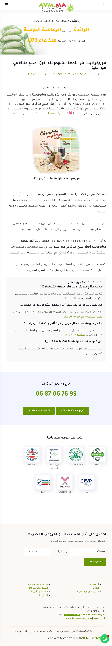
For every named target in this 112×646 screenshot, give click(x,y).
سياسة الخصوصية (38, 584)
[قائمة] (6, 4)
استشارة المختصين (73, 335)
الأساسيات (42, 113)
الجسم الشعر (59, 113)
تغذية (16, 113)
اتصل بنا (43, 595)
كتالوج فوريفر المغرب (88, 592)
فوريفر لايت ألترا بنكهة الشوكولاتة (56, 179)
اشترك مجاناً (95, 562)
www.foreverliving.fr (93, 615)
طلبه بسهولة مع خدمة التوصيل (82, 317)
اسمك (101, 551)
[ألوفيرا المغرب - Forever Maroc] (56, 7)
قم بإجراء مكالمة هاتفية (72, 411)
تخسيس (27, 113)
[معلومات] (103, 4)
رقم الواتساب (59, 551)
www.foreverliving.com (79, 618)
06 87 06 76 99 (56, 394)
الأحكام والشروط (39, 592)
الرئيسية (96, 74)
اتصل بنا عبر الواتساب (39, 411)
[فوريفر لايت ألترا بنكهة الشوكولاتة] (56, 150)
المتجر (96, 588)
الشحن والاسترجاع (38, 588)
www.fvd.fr (99, 618)
